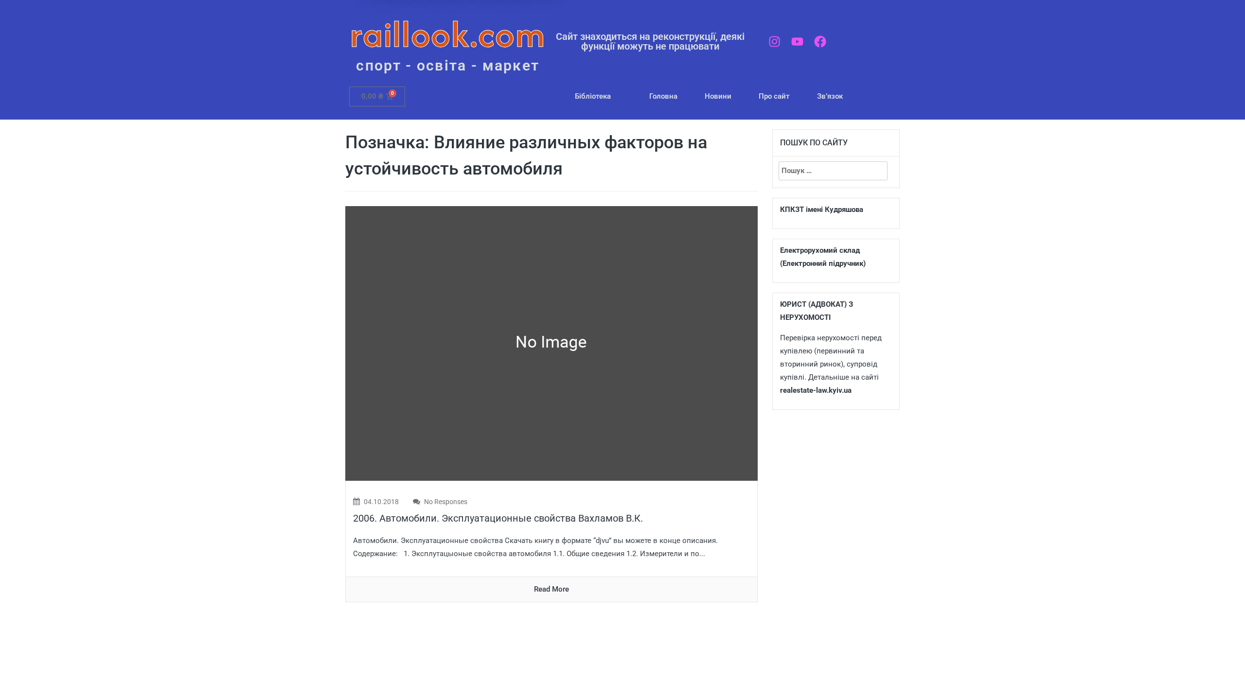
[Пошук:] (833, 171)
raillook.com (447, 33)
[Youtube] (797, 41)
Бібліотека (593, 96)
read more (551, 589)
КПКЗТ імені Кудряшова (821, 209)
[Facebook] (820, 41)
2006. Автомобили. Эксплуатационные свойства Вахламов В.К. (498, 518)
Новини (718, 96)
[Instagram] (774, 41)
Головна (663, 96)
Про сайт (774, 96)
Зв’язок (830, 96)
